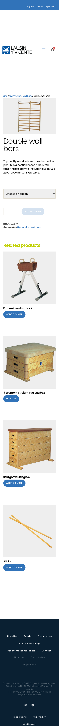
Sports (28, 636)
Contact (46, 650)
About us (19, 657)
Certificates (38, 657)
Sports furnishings (29, 643)
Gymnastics (15, 96)
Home (4, 96)
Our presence (29, 664)
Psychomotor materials (21, 650)
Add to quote (33, 211)
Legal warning (20, 717)
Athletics (12, 636)
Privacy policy (39, 717)
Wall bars (27, 96)
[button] (44, 50)
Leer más (11, 398)
